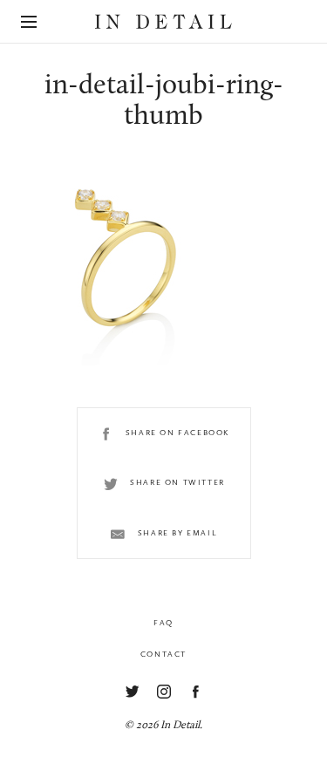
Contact (163, 654)
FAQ (163, 622)
